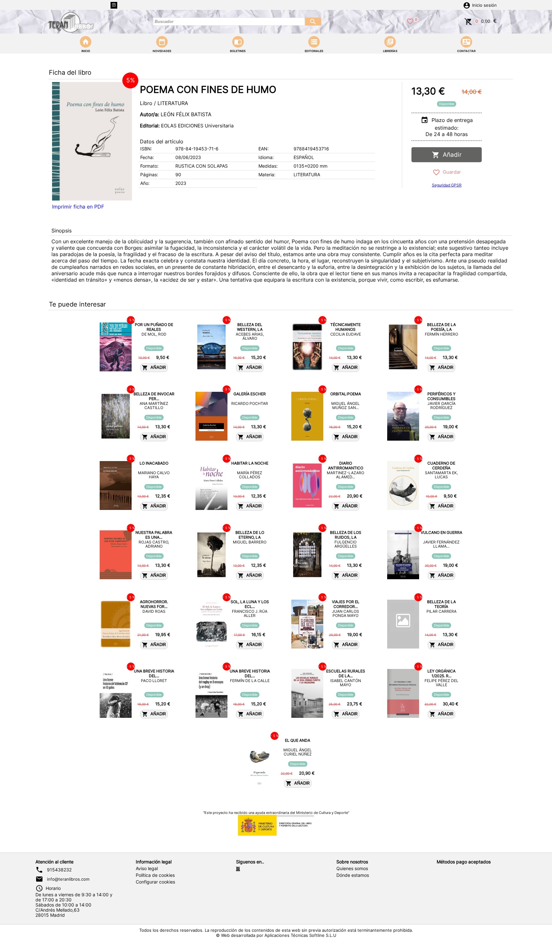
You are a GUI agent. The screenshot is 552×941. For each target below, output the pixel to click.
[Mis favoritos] (410, 21)
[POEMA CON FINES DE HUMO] (92, 141)
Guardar (450, 172)
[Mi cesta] (468, 21)
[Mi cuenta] (467, 5)
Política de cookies (155, 875)
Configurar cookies (155, 881)
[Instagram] (114, 5)
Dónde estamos (352, 875)
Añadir (451, 154)
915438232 (59, 869)
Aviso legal (147, 868)
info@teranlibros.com (68, 879)
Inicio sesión (484, 5)
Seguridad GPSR (447, 185)
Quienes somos (352, 868)
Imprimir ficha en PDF (78, 206)
